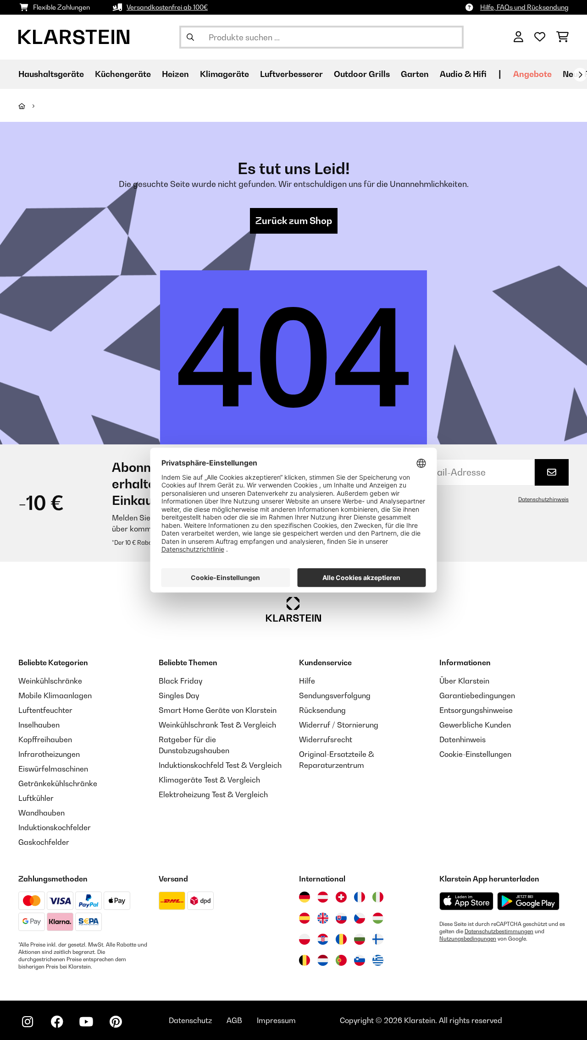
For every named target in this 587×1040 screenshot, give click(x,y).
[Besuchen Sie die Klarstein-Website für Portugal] (341, 960)
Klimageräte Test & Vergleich (209, 779)
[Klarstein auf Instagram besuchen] (27, 1021)
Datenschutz (190, 1020)
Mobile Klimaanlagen (55, 695)
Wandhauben (41, 812)
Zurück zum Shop (293, 220)
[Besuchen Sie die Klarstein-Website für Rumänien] (341, 939)
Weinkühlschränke (50, 680)
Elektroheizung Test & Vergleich (213, 794)
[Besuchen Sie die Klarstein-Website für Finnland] (377, 939)
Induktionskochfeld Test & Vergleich (220, 765)
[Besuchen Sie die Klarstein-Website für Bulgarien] (359, 939)
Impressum (276, 1020)
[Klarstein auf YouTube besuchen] (86, 1021)
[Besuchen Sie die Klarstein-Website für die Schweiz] (341, 897)
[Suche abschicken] (190, 37)
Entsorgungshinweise (476, 710)
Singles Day (179, 695)
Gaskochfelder (43, 842)
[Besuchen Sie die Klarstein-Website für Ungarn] (377, 918)
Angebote (532, 74)
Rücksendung (322, 710)
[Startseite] (30, 105)
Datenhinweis (462, 739)
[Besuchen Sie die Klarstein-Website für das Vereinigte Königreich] (322, 918)
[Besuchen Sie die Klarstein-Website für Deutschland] (304, 897)
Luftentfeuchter (45, 710)
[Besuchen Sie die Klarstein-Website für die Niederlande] (322, 960)
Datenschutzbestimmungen (499, 931)
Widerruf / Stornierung (338, 724)
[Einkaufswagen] (562, 37)
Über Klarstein (464, 680)
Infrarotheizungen (49, 754)
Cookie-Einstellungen (475, 754)
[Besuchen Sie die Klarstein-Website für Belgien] (304, 960)
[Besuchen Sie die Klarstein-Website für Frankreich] (359, 897)
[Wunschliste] (539, 37)
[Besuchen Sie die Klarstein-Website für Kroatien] (322, 939)
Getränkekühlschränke (57, 783)
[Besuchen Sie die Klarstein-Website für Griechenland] (377, 960)
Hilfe (307, 680)
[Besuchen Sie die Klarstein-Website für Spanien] (304, 918)
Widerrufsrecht (325, 739)
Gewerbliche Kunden (475, 724)
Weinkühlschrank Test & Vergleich (217, 724)
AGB (234, 1020)
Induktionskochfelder (54, 827)
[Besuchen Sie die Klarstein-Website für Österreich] (322, 897)
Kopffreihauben (45, 739)
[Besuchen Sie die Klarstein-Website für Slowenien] (359, 960)
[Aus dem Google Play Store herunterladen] (528, 901)
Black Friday (180, 680)
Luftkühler (36, 798)
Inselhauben (39, 724)
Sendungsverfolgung (335, 695)
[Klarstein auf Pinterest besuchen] (115, 1021)
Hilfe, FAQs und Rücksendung (524, 7)
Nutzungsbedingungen (467, 939)
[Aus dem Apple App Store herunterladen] (466, 901)
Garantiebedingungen (477, 695)
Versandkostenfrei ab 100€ (167, 7)
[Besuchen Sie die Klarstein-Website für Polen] (304, 939)
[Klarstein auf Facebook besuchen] (57, 1021)
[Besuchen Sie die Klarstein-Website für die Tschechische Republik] (359, 918)
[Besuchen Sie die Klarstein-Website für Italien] (377, 897)
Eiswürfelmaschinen (53, 768)
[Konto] (518, 37)
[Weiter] (580, 75)
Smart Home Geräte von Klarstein (218, 710)
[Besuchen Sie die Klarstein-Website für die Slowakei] (341, 918)
